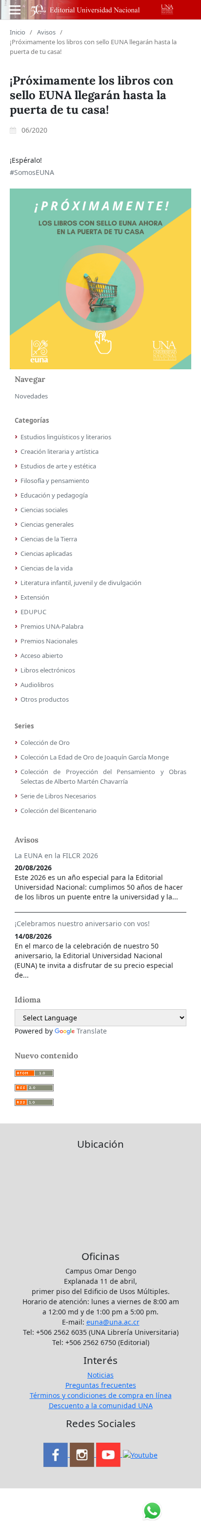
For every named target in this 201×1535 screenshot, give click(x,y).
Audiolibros (37, 684)
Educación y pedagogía (54, 495)
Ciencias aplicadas (46, 553)
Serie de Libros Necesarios (58, 796)
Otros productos (44, 699)
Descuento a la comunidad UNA (101, 1405)
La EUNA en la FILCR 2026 (56, 855)
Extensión (34, 597)
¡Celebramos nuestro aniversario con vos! (82, 923)
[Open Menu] (14, 9)
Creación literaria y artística (59, 451)
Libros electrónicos (47, 670)
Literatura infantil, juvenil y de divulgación (80, 582)
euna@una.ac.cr (113, 1322)
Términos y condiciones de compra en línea (101, 1395)
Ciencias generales (47, 524)
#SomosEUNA (32, 172)
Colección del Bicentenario (58, 810)
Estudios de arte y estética (58, 466)
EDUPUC (33, 611)
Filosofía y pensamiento (54, 480)
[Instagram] (83, 1454)
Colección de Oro (45, 742)
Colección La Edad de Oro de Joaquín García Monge (94, 757)
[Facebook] (56, 1454)
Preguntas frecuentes (100, 1385)
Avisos (46, 32)
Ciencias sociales (44, 509)
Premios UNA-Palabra (51, 626)
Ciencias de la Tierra (48, 539)
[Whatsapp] (140, 1454)
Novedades (31, 396)
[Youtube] (109, 1454)
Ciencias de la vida (46, 568)
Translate (92, 1030)
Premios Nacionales (49, 641)
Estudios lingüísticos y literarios (65, 436)
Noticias (100, 1375)
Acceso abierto (41, 655)
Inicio (17, 32)
